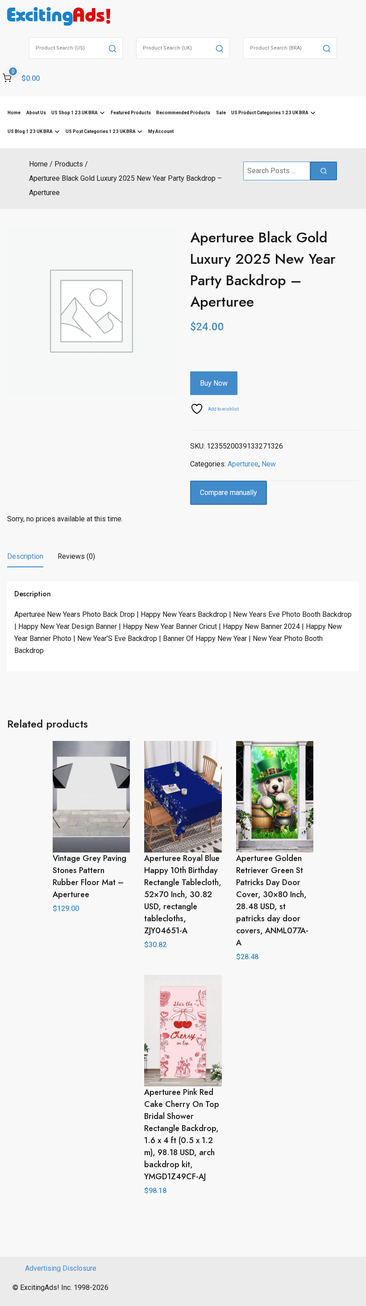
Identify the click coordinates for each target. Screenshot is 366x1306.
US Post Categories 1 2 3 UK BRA (101, 131)
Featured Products (131, 112)
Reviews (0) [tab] (76, 556)
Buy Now (214, 383)
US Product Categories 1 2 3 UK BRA (269, 112)
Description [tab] (25, 556)
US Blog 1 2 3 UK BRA (30, 131)
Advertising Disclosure (60, 1268)
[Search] (112, 48)
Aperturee (243, 464)
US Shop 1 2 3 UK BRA (74, 112)
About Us (36, 112)
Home (14, 112)
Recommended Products (183, 112)
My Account (161, 131)
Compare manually (228, 492)
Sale (221, 112)
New (269, 464)
